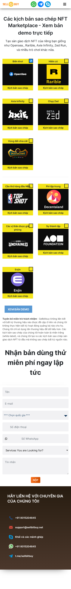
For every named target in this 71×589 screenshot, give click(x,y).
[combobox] (35, 415)
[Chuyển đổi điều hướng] (64, 4)
